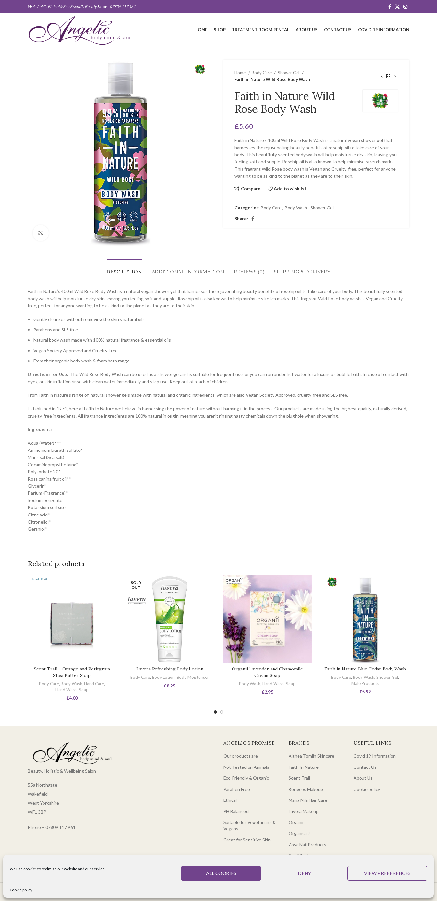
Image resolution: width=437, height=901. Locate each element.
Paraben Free (236, 789)
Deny (304, 873)
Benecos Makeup (306, 789)
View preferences (387, 873)
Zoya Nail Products (307, 844)
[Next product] (395, 76)
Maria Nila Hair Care (308, 800)
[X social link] (397, 7)
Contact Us (365, 767)
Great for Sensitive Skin (247, 839)
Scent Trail (299, 778)
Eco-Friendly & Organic (246, 778)
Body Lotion (163, 677)
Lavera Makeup (304, 811)
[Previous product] (382, 76)
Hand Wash (66, 689)
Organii (296, 822)
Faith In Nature (304, 767)
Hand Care (94, 683)
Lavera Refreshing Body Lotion (169, 669)
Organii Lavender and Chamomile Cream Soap (267, 672)
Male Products (365, 683)
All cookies (221, 873)
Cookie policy (21, 890)
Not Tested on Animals (246, 767)
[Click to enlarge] (41, 233)
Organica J (299, 833)
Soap (84, 689)
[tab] (124, 268)
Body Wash (296, 207)
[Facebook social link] (389, 7)
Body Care (262, 72)
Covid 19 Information (375, 756)
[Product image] (72, 619)
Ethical (230, 800)
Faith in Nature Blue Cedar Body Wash (365, 669)
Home (240, 72)
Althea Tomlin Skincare (311, 756)
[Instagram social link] (405, 7)
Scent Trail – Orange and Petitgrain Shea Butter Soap (72, 672)
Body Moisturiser (193, 677)
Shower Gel (289, 72)
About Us (363, 778)
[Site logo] (80, 29)
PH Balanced (236, 811)
